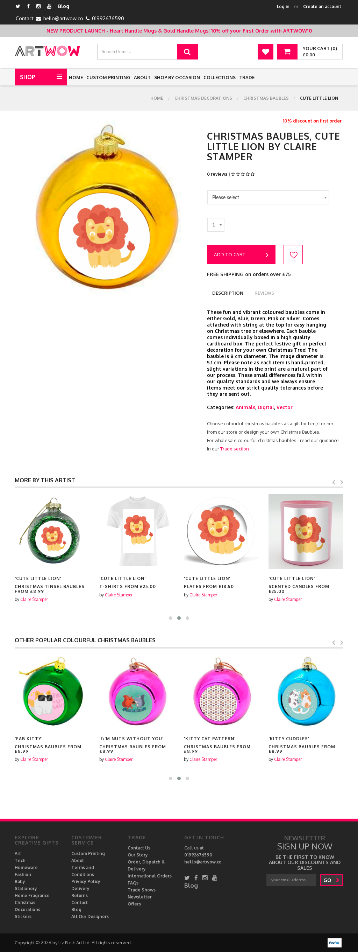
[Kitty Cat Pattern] (221, 691)
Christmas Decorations (203, 98)
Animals (245, 407)
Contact (79, 902)
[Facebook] (28, 6)
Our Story (138, 855)
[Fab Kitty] (52, 691)
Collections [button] (219, 77)
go (327, 880)
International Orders (150, 875)
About (142, 77)
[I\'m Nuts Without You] (136, 691)
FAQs (133, 883)
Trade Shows (142, 889)
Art (18, 853)
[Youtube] (49, 6)
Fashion (23, 874)
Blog (63, 6)
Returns (79, 895)
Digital (266, 407)
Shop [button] (27, 77)
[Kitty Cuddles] (305, 691)
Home (76, 77)
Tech (20, 860)
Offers (134, 903)
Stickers (23, 916)
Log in (283, 6)
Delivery (80, 888)
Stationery (26, 888)
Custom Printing (108, 77)
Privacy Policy (85, 881)
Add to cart (229, 254)
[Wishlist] (265, 51)
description (227, 293)
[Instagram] (38, 6)
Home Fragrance (32, 895)
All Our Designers (90, 916)
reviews (264, 293)
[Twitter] (18, 6)
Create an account (322, 6)
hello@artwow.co (63, 18)
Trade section (234, 448)
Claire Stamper (34, 599)
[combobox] (268, 197)
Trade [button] (247, 77)
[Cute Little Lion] (52, 531)
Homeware (26, 867)
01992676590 (108, 18)
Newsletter (140, 896)
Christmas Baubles (266, 98)
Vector (285, 407)
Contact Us (139, 847)
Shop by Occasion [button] (177, 77)
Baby (20, 881)
